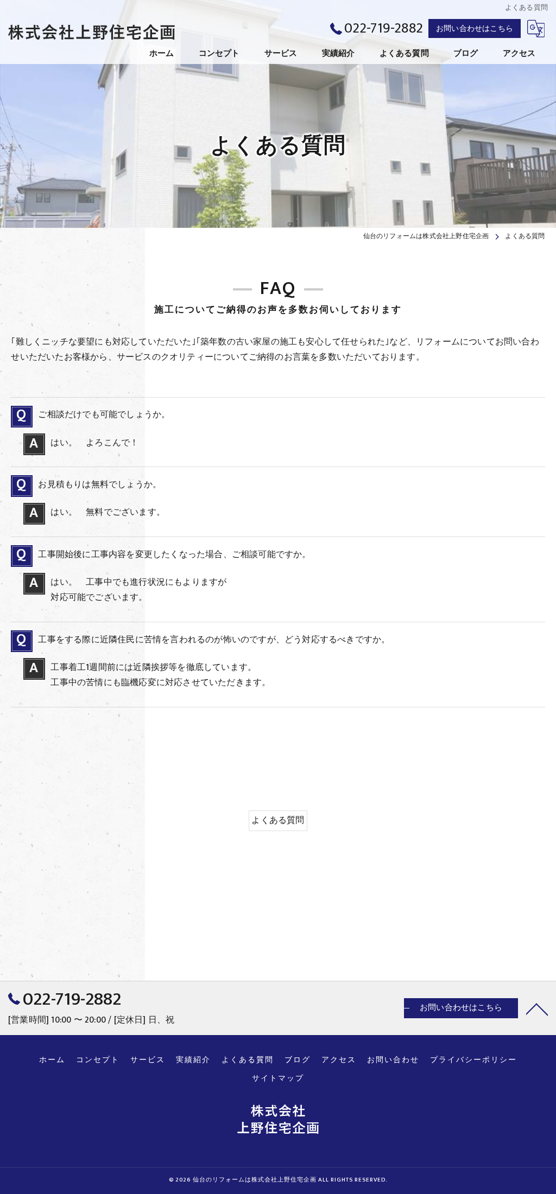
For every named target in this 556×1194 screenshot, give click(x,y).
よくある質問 (277, 820)
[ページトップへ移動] (537, 1008)
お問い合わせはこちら (474, 28)
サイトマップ (278, 1078)
